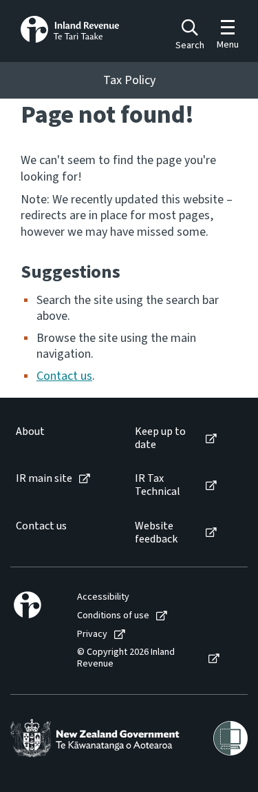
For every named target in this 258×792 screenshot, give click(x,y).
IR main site (44, 478)
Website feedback (156, 533)
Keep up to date (160, 438)
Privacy (92, 634)
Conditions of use (113, 616)
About (30, 431)
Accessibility (103, 597)
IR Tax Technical (157, 485)
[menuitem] (61, 438)
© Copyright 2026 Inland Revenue (126, 658)
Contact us (64, 376)
